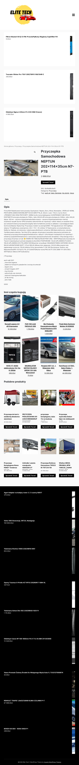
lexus (72, 193)
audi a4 (47, 193)
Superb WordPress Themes (52, 762)
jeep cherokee (56, 193)
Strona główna (8, 146)
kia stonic (65, 193)
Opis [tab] (6, 199)
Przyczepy (18, 146)
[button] (35, 152)
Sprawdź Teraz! (48, 182)
